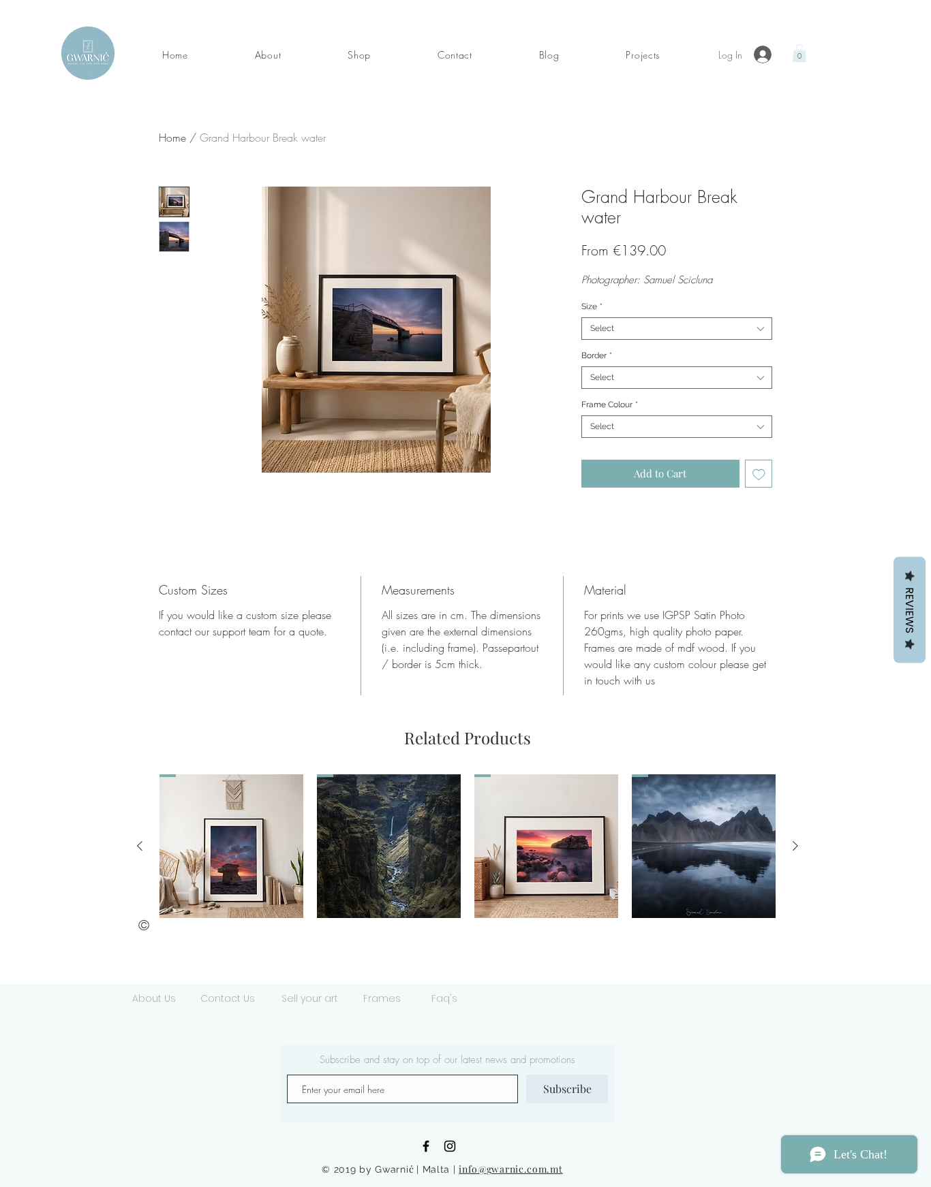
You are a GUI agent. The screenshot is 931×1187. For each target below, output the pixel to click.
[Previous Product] (140, 846)
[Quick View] (231, 846)
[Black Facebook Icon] (425, 1146)
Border (596, 355)
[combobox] (676, 328)
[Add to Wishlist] (759, 474)
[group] (468, 846)
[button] (267, 55)
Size (591, 306)
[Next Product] (795, 846)
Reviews (909, 609)
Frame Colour (609, 404)
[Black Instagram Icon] (449, 1146)
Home (172, 137)
